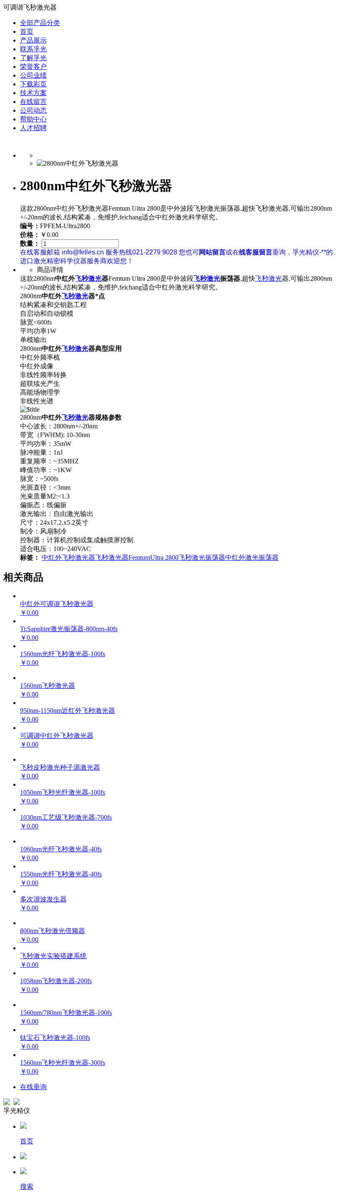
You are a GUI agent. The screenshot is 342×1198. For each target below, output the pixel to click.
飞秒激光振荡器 (202, 557)
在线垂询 (33, 1086)
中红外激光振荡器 (252, 557)
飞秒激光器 (111, 557)
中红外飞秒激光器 (68, 557)
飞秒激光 (88, 278)
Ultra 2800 (164, 557)
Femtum (139, 557)
